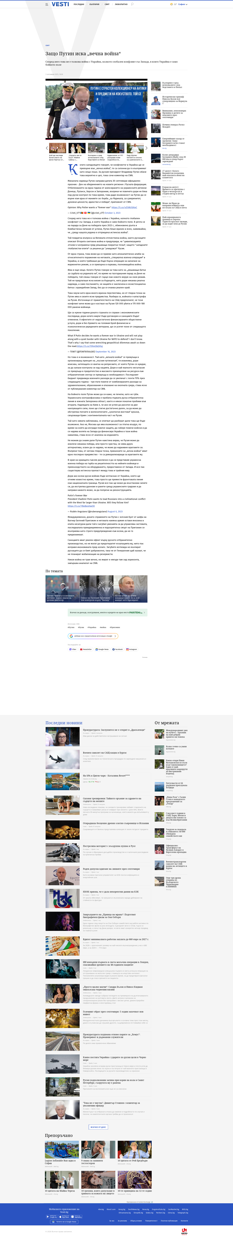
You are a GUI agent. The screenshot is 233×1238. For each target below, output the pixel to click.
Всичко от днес (98, 1127)
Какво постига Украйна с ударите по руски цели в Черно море (114, 1058)
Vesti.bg (60, 4)
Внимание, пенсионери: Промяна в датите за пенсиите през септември (174, 114)
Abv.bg (101, 1209)
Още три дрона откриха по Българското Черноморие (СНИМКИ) (173, 882)
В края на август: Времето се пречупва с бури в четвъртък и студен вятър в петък (173, 190)
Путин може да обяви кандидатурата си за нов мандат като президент (127, 597)
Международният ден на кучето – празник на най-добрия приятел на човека (176, 733)
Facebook (119, 649)
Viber (74, 649)
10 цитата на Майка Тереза (60, 1190)
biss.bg (164, 148)
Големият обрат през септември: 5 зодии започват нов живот (113, 1013)
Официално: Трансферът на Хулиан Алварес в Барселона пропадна (176, 848)
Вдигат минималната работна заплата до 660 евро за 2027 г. (116, 939)
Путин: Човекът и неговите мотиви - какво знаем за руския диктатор (60, 597)
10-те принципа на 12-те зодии (135, 1190)
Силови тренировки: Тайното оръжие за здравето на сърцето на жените (112, 800)
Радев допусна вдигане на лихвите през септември (111, 868)
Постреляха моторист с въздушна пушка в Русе (109, 846)
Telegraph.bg (183, 1213)
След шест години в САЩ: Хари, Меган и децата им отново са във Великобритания (176, 816)
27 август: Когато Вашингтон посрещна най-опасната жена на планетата (173, 174)
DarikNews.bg (133, 1209)
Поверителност (151, 1221)
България (94, 4)
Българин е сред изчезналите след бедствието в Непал (172, 84)
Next (146, 153)
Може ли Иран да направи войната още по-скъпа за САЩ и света (174, 205)
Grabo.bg (149, 1213)
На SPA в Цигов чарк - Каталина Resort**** (106, 775)
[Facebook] (187, 1224)
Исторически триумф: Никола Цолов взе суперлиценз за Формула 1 (174, 100)
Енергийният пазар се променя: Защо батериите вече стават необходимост (173, 142)
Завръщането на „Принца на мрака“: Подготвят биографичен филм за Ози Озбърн (109, 916)
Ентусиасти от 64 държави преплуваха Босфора (176, 785)
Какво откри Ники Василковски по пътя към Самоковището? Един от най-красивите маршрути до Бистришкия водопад (176, 767)
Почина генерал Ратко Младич (173, 125)
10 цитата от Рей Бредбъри (132, 1160)
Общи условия (136, 1221)
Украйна (92, 627)
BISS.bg (185, 1209)
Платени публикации (169, 1221)
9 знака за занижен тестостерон (92, 1162)
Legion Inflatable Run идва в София (60, 1162)
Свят (107, 4)
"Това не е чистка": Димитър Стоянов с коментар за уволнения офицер (111, 1104)
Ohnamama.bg (125, 1213)
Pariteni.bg (160, 1213)
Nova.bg (145, 1209)
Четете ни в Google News (66, 1222)
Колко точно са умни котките (176, 747)
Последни (79, 4)
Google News (104, 649)
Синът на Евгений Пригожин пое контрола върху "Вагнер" (95, 599)
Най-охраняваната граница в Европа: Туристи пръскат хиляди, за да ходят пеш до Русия (174, 220)
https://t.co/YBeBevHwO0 (81, 506)
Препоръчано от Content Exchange (138, 1202)
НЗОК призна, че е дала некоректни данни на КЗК (111, 891)
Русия (81, 627)
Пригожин (115, 627)
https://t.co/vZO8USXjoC (124, 207)
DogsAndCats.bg (158, 1209)
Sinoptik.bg (138, 1213)
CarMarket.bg (173, 1209)
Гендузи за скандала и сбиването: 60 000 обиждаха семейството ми (176, 832)
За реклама (122, 1221)
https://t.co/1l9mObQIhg (90, 346)
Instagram (133, 649)
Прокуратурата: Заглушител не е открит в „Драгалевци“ (114, 729)
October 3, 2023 (112, 212)
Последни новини (64, 723)
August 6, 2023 (115, 511)
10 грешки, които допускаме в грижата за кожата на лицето (98, 1192)
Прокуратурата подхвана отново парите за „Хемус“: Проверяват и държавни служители (111, 1036)
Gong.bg (121, 1209)
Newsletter (87, 649)
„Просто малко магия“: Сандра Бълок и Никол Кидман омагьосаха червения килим (113, 988)
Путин (71, 627)
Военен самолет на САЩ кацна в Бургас (105, 752)
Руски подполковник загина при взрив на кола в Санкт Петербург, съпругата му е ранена (113, 1081)
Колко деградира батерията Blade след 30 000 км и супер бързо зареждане (174, 158)
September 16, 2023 (106, 351)
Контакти (184, 1221)
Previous (47, 153)
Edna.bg (171, 1213)
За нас (111, 1221)
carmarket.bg (166, 164)
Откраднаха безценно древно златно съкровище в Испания (116, 823)
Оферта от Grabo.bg (90, 779)
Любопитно (121, 4)
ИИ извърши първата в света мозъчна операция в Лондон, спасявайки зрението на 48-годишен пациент (116, 963)
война (103, 627)
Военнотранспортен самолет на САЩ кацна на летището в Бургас (176, 865)
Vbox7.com (111, 1209)
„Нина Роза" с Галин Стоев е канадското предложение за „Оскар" (176, 800)
